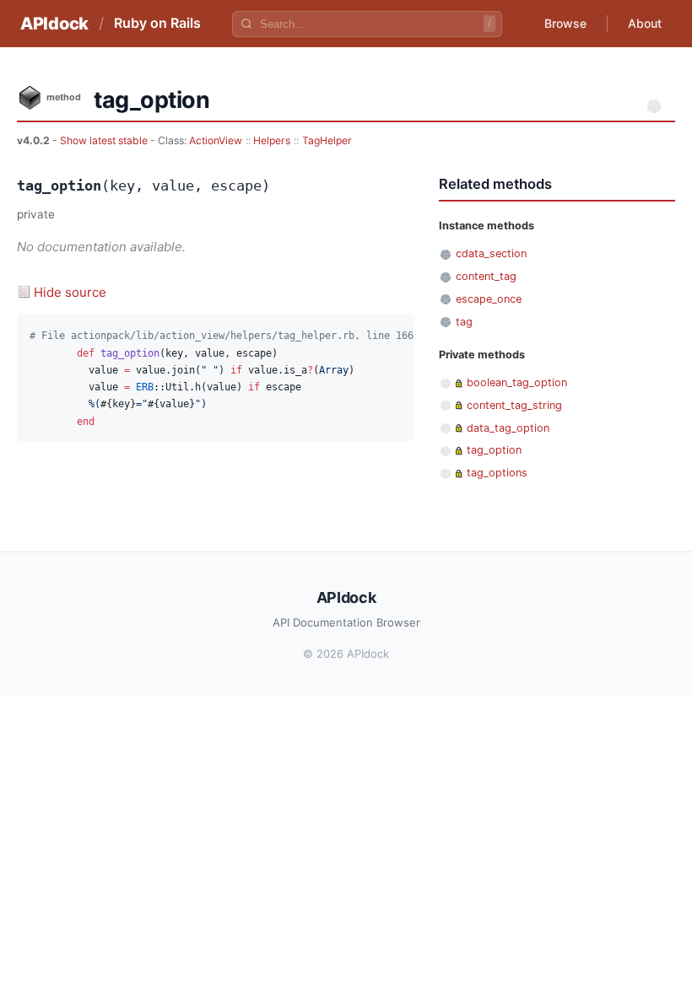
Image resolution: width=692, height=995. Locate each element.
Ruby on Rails (157, 22)
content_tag (486, 276)
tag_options (497, 472)
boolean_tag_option (517, 382)
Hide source (70, 292)
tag (464, 321)
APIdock (54, 23)
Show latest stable (105, 140)
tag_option (494, 450)
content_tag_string (514, 405)
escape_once (489, 299)
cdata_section (491, 253)
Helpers (271, 140)
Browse (565, 23)
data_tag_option (508, 428)
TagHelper (327, 140)
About (645, 23)
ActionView (215, 140)
